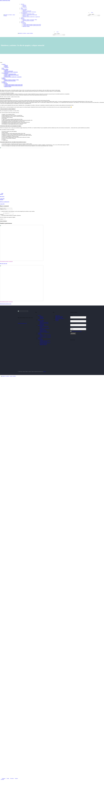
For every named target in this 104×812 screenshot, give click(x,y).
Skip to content (2, 0)
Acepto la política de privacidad (76, 331)
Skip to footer (7, 0)
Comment (1, 214)
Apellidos (71, 319)
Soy (71, 327)
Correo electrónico (73, 323)
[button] (1, 193)
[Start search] (99, 15)
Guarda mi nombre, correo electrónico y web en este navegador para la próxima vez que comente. (18, 211)
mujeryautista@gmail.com (22, 323)
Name (1, 208)
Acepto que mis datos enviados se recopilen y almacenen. (11, 215)
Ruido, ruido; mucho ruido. (3, 263)
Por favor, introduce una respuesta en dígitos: (7, 217)
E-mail (1, 209)
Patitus (44, 371)
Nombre (71, 315)
